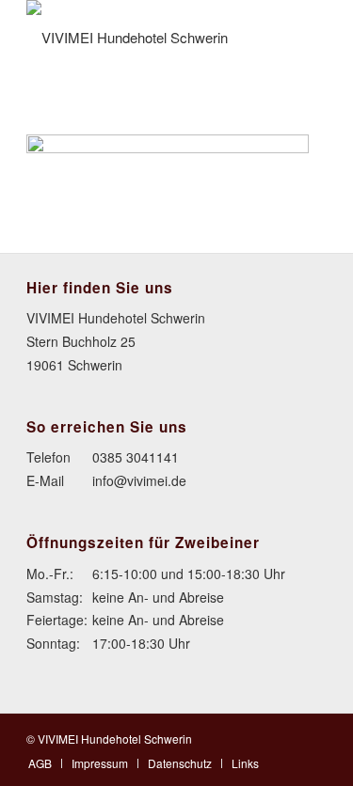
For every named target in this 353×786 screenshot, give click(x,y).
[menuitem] (40, 763)
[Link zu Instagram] (312, 737)
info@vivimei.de (139, 480)
